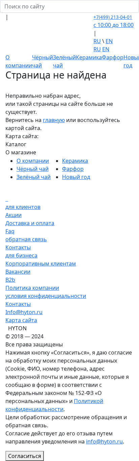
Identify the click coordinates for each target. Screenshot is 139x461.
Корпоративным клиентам (40, 263)
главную (54, 120)
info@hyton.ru (104, 441)
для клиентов (22, 207)
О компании (33, 160)
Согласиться (24, 456)
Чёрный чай (33, 169)
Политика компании (32, 287)
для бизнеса (21, 255)
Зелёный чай (34, 177)
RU (97, 41)
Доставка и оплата (29, 223)
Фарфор (112, 57)
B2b (10, 279)
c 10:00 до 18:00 (113, 25)
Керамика (89, 57)
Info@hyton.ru (24, 312)
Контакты (18, 247)
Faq (10, 231)
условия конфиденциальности (45, 296)
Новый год (76, 177)
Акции (13, 215)
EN (109, 41)
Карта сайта (21, 320)
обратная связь (26, 239)
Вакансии (17, 271)
